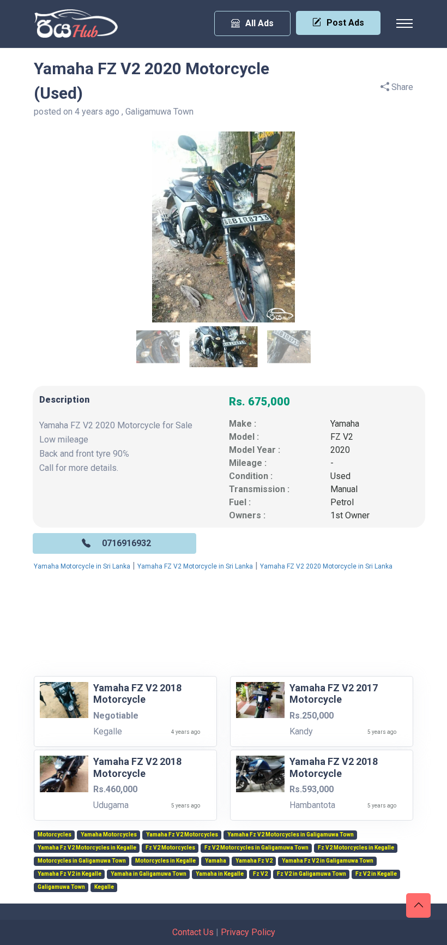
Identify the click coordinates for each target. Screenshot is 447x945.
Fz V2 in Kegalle (376, 874)
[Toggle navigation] (404, 23)
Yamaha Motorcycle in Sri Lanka (82, 566)
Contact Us (193, 932)
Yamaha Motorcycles (109, 835)
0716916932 (126, 543)
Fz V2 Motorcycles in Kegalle (356, 848)
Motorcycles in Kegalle (165, 861)
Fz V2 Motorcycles (170, 848)
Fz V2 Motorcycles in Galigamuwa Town (256, 848)
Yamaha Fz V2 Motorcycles (182, 835)
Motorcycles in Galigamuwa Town (82, 861)
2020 (340, 450)
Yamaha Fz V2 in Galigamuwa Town (327, 861)
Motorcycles (54, 835)
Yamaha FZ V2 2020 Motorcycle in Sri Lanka (326, 566)
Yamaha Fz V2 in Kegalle (69, 874)
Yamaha (344, 423)
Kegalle (104, 887)
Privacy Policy (248, 932)
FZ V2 (341, 437)
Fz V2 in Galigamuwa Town (311, 874)
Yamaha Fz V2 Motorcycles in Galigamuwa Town (290, 835)
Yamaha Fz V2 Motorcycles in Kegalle (87, 848)
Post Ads (345, 22)
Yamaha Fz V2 (254, 861)
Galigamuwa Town (61, 887)
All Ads (259, 23)
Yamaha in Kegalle (220, 874)
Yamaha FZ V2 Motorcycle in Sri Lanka (195, 566)
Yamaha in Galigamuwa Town (148, 874)
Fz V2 (260, 874)
